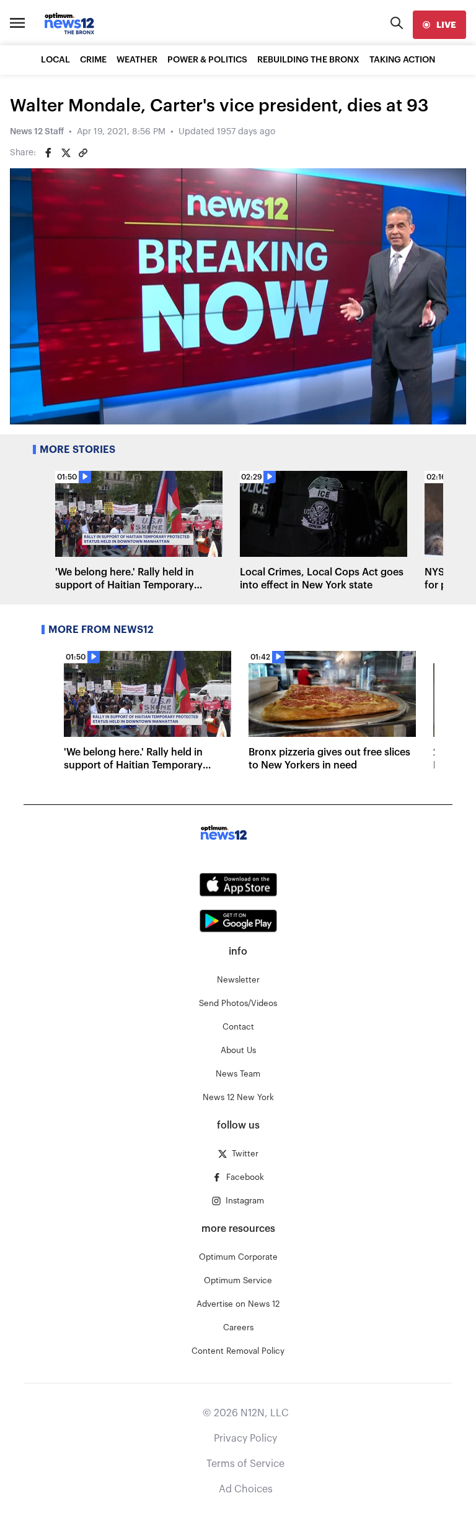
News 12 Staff (37, 131)
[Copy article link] (83, 153)
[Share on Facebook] (48, 153)
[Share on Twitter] (66, 153)
